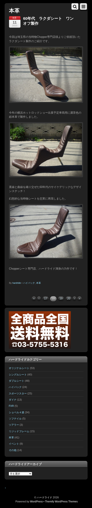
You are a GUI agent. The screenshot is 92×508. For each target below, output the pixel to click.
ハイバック (29, 283)
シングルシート (18, 374)
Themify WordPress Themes (61, 501)
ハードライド (44, 497)
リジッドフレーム (19, 431)
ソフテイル (15, 418)
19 (60, 298)
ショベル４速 (16, 412)
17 (45, 298)
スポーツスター (18, 393)
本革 (38, 283)
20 (68, 298)
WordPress (36, 501)
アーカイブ (15, 469)
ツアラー (14, 424)
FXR (11, 405)
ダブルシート (16, 380)
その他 (12, 450)
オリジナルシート (19, 368)
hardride (16, 283)
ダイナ (12, 399)
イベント (14, 443)
